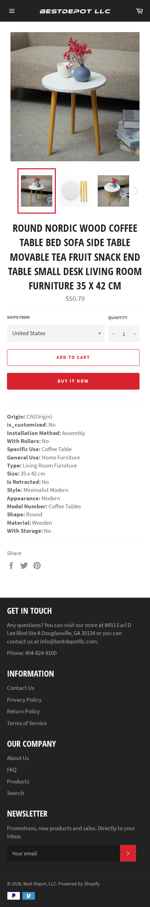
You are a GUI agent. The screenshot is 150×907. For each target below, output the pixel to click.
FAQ (11, 769)
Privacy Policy (24, 699)
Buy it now (73, 381)
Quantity (117, 317)
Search (15, 793)
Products (18, 781)
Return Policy (23, 711)
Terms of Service (27, 723)
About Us (18, 758)
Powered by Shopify (79, 884)
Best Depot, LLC (39, 884)
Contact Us (20, 688)
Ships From (18, 317)
